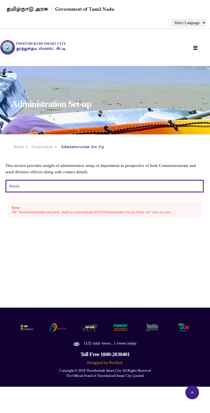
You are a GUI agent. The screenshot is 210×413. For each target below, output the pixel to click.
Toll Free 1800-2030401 (105, 354)
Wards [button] (14, 186)
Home (19, 147)
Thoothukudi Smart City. (104, 370)
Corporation (42, 147)
